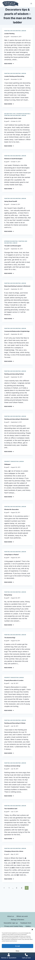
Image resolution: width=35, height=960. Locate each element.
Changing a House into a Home (13, 851)
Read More (9, 63)
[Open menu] (31, 3)
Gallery (28, 926)
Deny (17, 951)
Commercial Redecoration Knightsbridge (17, 331)
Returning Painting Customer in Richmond (17, 286)
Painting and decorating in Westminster (16, 419)
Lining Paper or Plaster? (11, 554)
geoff (7, 36)
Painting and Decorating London (15, 30)
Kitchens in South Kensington (13, 158)
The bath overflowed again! (12, 245)
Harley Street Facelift (10, 201)
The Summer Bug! (9, 637)
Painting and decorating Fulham (14, 374)
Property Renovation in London (13, 680)
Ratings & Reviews (17, 919)
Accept (17, 946)
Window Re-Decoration (11, 509)
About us (10, 916)
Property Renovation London (14, 461)
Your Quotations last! (10, 808)
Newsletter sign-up (11, 923)
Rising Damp (8, 595)
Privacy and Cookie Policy (13, 926)
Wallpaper (7, 464)
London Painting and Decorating (14, 76)
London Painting (9, 33)
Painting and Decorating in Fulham (14, 723)
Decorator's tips (10, 113)
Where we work (22, 916)
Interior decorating (23, 113)
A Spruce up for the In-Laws (12, 118)
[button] (32, 929)
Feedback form (25, 923)
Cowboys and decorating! (12, 766)
